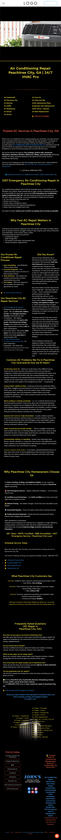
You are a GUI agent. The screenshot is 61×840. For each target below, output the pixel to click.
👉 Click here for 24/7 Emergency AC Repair (18, 690)
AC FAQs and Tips (38, 721)
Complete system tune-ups (13, 341)
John (30, 777)
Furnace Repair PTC (14, 563)
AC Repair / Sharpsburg (40, 712)
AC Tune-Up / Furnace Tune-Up (43, 719)
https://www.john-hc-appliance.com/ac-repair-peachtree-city (32, 174)
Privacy (7, 832)
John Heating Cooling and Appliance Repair (33, 832)
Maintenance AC (13, 568)
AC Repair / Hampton (21, 720)
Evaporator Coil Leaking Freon (42, 730)
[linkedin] (29, 792)
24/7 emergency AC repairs (13, 307)
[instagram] (36, 789)
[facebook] (29, 789)
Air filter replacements (12, 339)
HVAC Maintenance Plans (40, 728)
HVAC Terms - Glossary (40, 737)
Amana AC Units (37, 732)
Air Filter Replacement (40, 717)
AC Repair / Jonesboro (21, 722)
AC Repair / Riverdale (39, 708)
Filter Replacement (14, 565)
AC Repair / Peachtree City (19, 727)
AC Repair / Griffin (22, 718)
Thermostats (36, 723)
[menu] (3, 3)
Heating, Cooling (33, 780)
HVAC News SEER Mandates (41, 726)
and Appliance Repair (32, 782)
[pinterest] (32, 792)
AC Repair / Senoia (38, 710)
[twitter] (32, 789)
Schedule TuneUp (13, 560)
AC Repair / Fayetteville (20, 716)
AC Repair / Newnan (22, 725)
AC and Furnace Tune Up (12, 293)
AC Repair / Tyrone (38, 715)
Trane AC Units (37, 734)
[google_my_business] (36, 792)
